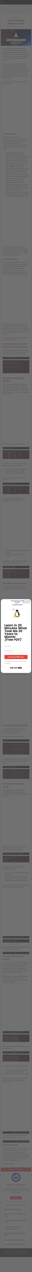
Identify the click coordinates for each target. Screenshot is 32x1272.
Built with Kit (16, 667)
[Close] (26, 601)
